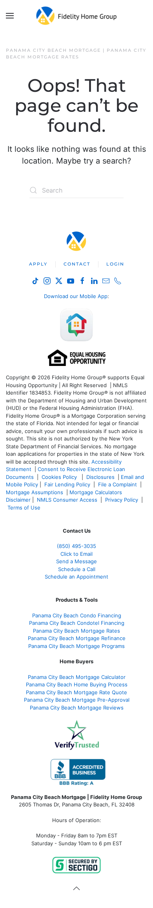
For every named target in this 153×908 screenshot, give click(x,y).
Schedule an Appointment (76, 576)
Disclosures (100, 477)
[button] (10, 15)
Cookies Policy (60, 477)
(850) (76, 546)
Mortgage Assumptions (34, 492)
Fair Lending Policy (67, 484)
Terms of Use (24, 507)
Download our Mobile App (75, 296)
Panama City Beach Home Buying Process (77, 684)
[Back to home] (76, 15)
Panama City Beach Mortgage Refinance (77, 638)
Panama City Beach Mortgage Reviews (77, 707)
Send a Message (76, 561)
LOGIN (115, 264)
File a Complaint (118, 484)
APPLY (38, 264)
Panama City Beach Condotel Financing (76, 623)
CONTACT (77, 264)
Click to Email (76, 554)
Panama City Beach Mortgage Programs (76, 646)
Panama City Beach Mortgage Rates (76, 631)
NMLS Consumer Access (67, 500)
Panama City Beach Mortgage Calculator (77, 677)
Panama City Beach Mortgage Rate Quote (76, 692)
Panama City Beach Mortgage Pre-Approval (76, 700)
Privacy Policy (121, 500)
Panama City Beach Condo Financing (76, 615)
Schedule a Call (76, 569)
